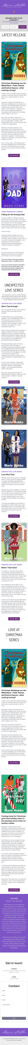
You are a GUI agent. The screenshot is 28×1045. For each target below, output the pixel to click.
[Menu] (14, 11)
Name (3, 990)
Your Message (5, 1004)
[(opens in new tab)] (14, 541)
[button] (23, 27)
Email (3, 995)
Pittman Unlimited (17, 1040)
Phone (3, 1000)
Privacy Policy (22, 1038)
